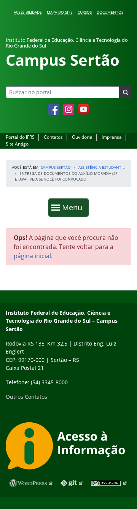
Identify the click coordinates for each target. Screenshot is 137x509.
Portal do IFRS (20, 137)
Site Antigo (17, 144)
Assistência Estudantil (101, 167)
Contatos (53, 137)
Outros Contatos (26, 396)
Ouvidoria (82, 137)
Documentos (110, 12)
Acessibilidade (28, 12)
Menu (74, 207)
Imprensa (112, 137)
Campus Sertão (56, 167)
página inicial (32, 256)
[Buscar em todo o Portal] (125, 92)
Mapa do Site (60, 12)
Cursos (85, 12)
